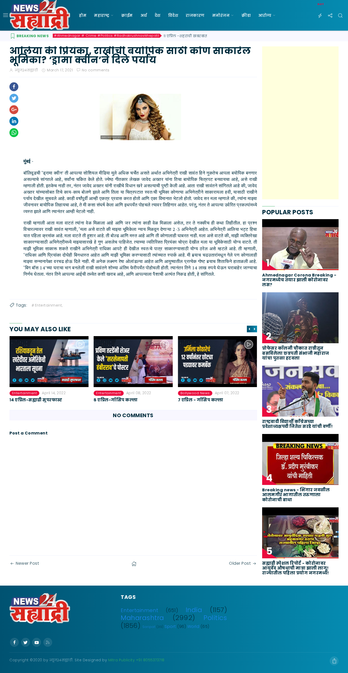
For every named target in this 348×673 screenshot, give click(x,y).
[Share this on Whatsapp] (13, 132)
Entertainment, (49, 305)
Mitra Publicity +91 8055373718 (136, 660)
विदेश (173, 15)
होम (82, 15)
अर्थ (143, 15)
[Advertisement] (300, 122)
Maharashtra (142, 617)
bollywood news (111, 393)
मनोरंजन (221, 15)
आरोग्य (264, 15)
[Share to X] (13, 98)
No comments (96, 70)
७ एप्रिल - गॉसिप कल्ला (116, 400)
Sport (170, 626)
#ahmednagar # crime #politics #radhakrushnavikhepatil (106, 36)
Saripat (148, 627)
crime (185, 393)
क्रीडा (246, 15)
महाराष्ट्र (101, 15)
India (194, 609)
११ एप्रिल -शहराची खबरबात (185, 35)
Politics (215, 617)
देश (157, 15)
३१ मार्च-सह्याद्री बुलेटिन (200, 400)
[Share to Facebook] (13, 86)
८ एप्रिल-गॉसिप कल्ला (31, 400)
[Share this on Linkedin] (13, 121)
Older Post (240, 563)
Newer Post (27, 563)
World (193, 626)
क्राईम (127, 15)
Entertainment (24, 393)
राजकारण (195, 15)
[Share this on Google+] (13, 109)
